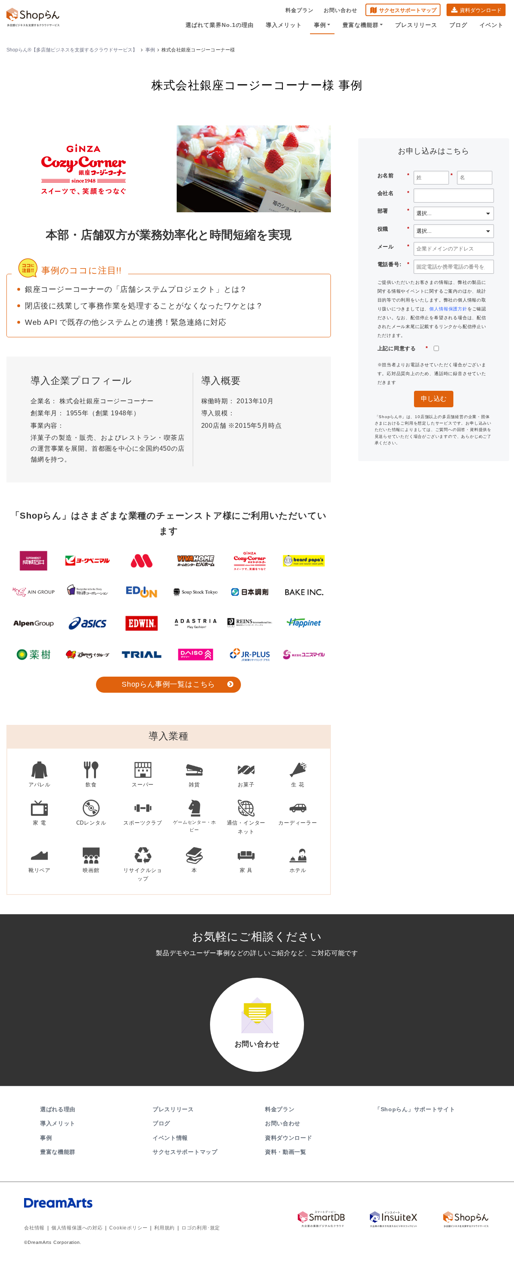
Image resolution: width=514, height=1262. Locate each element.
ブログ (458, 25)
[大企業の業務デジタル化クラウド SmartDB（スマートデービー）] (321, 1219)
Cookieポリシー (128, 1228)
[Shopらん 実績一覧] (168, 607)
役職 (393, 229)
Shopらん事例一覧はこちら (168, 684)
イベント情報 (170, 1138)
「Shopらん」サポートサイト (415, 1109)
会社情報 (34, 1228)
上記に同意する (402, 348)
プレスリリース (416, 25)
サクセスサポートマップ (407, 10)
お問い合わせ (340, 10)
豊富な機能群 (361, 25)
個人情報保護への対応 (77, 1228)
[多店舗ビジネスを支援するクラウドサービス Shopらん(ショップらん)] (466, 1219)
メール (393, 247)
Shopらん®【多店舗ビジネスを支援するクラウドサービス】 (71, 50)
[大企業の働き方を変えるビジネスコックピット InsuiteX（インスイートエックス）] (393, 1219)
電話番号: (393, 264)
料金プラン (300, 10)
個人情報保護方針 (448, 308)
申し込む (434, 398)
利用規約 (164, 1228)
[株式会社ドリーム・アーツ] (124, 1211)
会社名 (393, 193)
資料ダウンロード (481, 10)
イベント (491, 25)
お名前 (393, 175)
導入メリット (284, 25)
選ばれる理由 (57, 1109)
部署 (393, 211)
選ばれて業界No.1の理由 (220, 25)
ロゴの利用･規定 (201, 1228)
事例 (320, 25)
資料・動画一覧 (285, 1152)
